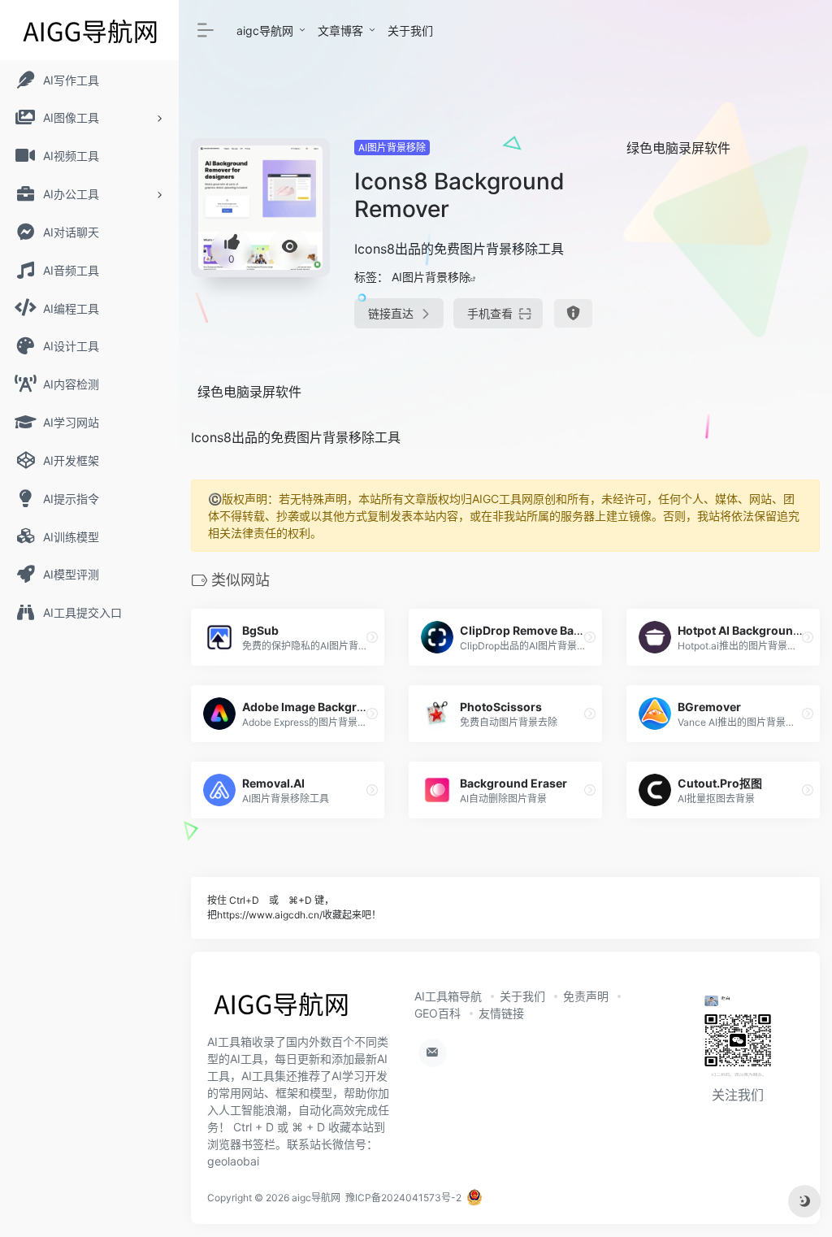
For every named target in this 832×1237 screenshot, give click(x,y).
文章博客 (340, 30)
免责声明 (586, 996)
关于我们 (410, 30)
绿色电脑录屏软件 (678, 148)
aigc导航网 (264, 30)
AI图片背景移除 (392, 147)
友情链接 (501, 1013)
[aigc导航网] (280, 1008)
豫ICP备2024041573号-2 (403, 1197)
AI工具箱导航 (448, 996)
